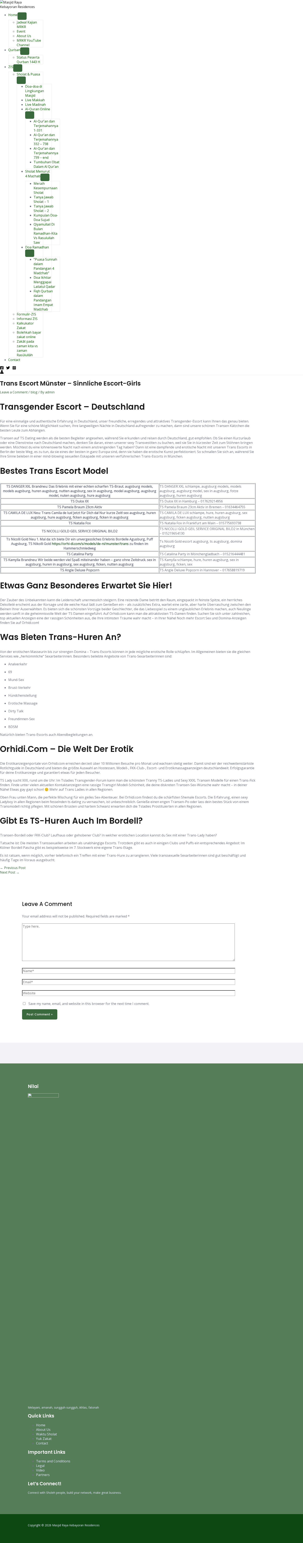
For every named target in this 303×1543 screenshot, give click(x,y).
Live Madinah (35, 104)
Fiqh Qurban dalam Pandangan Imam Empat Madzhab (43, 300)
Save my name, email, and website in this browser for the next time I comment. (88, 1003)
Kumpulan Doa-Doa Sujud (46, 217)
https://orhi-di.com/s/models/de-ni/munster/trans (90, 543)
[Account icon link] (2, 372)
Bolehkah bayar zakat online (29, 334)
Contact (14, 360)
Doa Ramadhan (37, 247)
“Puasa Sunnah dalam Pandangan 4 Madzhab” (45, 266)
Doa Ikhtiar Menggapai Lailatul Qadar (44, 282)
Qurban (14, 50)
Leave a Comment (14, 392)
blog (34, 392)
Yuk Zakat (44, 1438)
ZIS (10, 67)
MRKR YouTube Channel (29, 42)
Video (40, 1470)
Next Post (9, 872)
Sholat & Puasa (28, 74)
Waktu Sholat (46, 1434)
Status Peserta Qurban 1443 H (28, 59)
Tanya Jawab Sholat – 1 (43, 199)
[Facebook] (2, 368)
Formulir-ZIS (26, 314)
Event (21, 31)
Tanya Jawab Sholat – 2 (43, 208)
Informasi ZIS (27, 318)
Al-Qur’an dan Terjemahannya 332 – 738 (46, 139)
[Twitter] (8, 368)
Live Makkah (35, 100)
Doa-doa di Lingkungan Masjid (34, 91)
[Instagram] (14, 368)
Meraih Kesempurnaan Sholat (45, 188)
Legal (40, 1465)
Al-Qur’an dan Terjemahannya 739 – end (46, 153)
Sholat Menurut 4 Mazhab (37, 173)
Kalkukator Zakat (25, 325)
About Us (24, 36)
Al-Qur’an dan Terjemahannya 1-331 (46, 126)
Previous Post (13, 868)
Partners (43, 1474)
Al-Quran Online (37, 109)
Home (13, 15)
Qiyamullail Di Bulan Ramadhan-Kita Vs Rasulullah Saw (45, 233)
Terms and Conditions (53, 1461)
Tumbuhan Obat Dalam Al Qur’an (46, 164)
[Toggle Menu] (22, 16)
